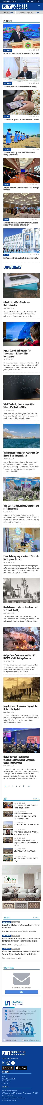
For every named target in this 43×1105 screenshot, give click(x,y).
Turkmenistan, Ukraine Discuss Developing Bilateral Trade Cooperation (26, 833)
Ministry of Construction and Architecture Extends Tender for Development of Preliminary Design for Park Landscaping (21, 939)
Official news (7, 50)
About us (4, 1076)
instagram (8, 1063)
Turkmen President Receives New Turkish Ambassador (20, 86)
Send (21, 992)
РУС (37, 1)
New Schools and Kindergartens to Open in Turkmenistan (20, 258)
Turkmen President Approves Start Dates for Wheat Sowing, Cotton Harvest (19, 153)
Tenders (6, 917)
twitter (3, 1063)
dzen (12, 1063)
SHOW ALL (36, 798)
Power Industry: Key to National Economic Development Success (21, 558)
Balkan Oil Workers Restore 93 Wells (24, 851)
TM (32, 1)
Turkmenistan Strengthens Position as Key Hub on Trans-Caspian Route (21, 454)
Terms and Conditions (8, 1078)
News (5, 798)
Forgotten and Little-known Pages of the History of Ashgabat (20, 708)
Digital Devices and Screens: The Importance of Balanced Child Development (17, 353)
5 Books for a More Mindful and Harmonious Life (16, 303)
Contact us (5, 1083)
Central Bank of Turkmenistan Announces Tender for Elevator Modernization (21, 926)
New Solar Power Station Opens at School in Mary (26, 859)
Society (6, 220)
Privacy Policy (6, 1081)
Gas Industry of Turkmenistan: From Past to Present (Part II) (20, 608)
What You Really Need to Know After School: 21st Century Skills (18, 406)
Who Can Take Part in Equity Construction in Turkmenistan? (21, 507)
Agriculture (7, 149)
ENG (27, 1)
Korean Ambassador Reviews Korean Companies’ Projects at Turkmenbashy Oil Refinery (26, 842)
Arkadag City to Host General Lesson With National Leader (21, 53)
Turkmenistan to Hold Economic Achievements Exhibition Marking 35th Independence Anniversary (20, 224)
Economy (6, 116)
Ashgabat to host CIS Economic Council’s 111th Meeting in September (21, 189)
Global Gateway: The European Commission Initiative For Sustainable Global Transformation (19, 759)
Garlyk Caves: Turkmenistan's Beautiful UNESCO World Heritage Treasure (19, 657)
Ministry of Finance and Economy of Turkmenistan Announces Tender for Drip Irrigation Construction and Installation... (21, 952)
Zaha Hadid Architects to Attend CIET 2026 (26, 824)
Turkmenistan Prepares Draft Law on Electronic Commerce (21, 119)
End (28, 786)
